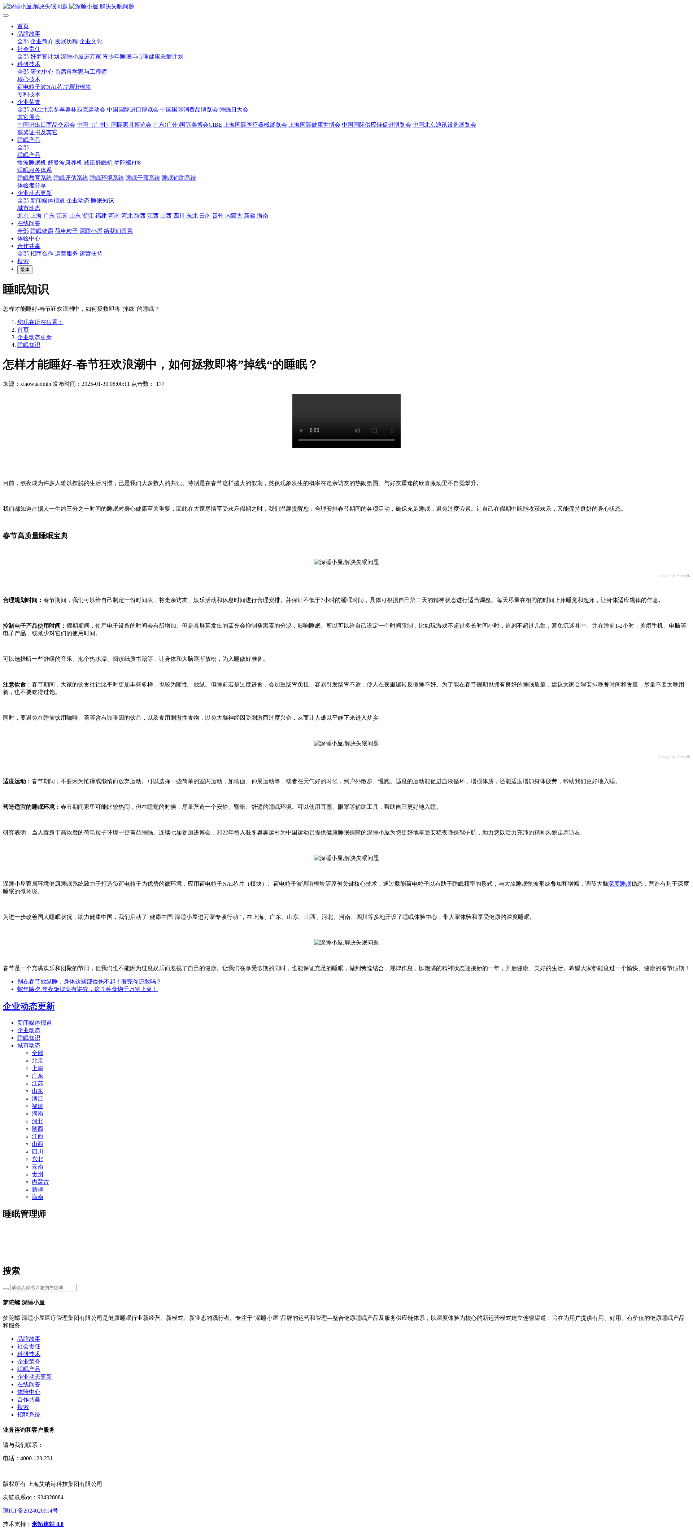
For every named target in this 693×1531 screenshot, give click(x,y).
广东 (37, 1076)
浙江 (37, 1098)
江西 (37, 1136)
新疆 (37, 1189)
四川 (37, 1151)
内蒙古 (40, 1182)
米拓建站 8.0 (48, 1524)
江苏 (37, 1083)
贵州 (37, 1174)
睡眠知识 (28, 345)
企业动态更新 (34, 337)
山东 (37, 1091)
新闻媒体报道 (34, 1023)
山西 (37, 1144)
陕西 (37, 1129)
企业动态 (28, 1030)
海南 (37, 1197)
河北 (37, 1121)
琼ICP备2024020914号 (30, 1511)
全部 (23, 41)
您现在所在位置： (40, 322)
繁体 (25, 269)
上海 (37, 1068)
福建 (37, 1106)
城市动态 (28, 1045)
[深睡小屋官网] (346, 6)
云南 (37, 1167)
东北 (37, 1159)
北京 (37, 1060)
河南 (37, 1114)
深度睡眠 (619, 884)
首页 (23, 26)
